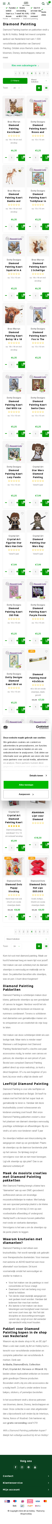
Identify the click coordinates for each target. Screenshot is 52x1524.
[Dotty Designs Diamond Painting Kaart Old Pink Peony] (14, 590)
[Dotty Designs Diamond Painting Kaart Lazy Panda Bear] (14, 452)
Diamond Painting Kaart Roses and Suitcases (38, 129)
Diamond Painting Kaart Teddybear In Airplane (38, 198)
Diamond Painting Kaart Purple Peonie (38, 611)
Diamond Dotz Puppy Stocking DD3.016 (13, 888)
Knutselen (15, 18)
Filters (16, 80)
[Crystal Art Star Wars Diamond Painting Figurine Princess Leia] (38, 452)
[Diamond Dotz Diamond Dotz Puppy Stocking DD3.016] (14, 866)
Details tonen (36, 775)
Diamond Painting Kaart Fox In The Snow (38, 336)
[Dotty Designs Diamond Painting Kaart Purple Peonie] (38, 590)
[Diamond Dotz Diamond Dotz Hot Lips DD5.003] (38, 866)
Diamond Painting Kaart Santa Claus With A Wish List (38, 405)
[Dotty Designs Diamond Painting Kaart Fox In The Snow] (38, 314)
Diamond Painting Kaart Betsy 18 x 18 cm (14, 336)
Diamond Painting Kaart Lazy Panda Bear (14, 474)
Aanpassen (24, 794)
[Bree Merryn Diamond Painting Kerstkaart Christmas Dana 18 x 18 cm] (14, 107)
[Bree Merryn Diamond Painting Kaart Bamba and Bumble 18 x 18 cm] (14, 176)
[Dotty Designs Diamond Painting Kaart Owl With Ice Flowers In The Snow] (14, 383)
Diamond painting (30, 18)
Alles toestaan (26, 784)
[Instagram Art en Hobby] (22, 1467)
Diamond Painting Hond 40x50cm (37, 678)
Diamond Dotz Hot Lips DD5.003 (37, 888)
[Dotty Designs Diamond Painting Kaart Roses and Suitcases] (38, 107)
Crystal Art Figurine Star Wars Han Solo (13, 542)
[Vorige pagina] (15, 74)
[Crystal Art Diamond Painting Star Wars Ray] (38, 521)
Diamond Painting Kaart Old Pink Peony (14, 612)
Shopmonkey (26, 1513)
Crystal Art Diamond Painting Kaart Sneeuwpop (14, 819)
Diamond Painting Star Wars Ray (38, 542)
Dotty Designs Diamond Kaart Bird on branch (13, 681)
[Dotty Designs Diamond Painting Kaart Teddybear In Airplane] (38, 176)
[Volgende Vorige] (47, 74)
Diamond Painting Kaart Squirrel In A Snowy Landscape (14, 267)
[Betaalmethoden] (7, 1501)
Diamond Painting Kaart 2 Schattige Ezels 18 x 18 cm (38, 267)
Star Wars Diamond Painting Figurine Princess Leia (38, 474)
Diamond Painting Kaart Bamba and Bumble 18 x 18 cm (14, 198)
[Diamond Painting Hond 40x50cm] (38, 659)
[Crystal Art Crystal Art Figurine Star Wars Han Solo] (14, 521)
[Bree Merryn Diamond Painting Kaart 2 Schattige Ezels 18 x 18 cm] (38, 245)
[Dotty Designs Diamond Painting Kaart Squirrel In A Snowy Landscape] (14, 245)
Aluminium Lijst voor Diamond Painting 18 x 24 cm (38, 816)
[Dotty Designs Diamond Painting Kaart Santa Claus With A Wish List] (38, 383)
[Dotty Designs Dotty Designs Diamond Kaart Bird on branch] (14, 659)
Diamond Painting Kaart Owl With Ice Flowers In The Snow (14, 405)
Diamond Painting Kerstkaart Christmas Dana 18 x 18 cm (13, 129)
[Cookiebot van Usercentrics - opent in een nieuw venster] (37, 727)
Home (5, 18)
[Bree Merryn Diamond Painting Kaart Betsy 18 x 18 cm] (14, 314)
